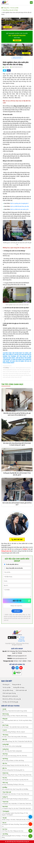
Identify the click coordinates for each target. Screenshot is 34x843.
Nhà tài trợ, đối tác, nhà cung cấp (11, 699)
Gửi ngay (17, 611)
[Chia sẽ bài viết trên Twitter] (4, 70)
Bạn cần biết (6, 681)
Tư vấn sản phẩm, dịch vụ (12, 564)
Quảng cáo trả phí (17, 57)
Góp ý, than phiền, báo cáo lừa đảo (14, 568)
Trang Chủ (6, 7)
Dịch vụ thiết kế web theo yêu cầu (19, 206)
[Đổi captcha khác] (29, 601)
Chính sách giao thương (9, 693)
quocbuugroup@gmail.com (19, 655)
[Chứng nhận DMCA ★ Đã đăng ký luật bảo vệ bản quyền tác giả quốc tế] (17, 672)
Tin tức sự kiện (14, 7)
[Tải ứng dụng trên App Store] (12, 637)
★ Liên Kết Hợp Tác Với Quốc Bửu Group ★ (17, 841)
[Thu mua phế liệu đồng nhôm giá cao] (17, 23)
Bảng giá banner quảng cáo (10, 696)
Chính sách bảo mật (21, 690)
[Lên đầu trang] (30, 836)
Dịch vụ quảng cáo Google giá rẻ (19, 203)
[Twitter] (17, 667)
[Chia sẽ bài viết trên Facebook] (9, 70)
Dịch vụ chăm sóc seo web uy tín (19, 209)
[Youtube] (21, 667)
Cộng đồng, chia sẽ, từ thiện (10, 10)
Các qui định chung (7, 690)
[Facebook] (13, 667)
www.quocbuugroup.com (19, 658)
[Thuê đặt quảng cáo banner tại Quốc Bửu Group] (17, 36)
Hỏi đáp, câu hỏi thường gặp (10, 702)
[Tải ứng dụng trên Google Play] (21, 639)
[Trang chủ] (5, 2)
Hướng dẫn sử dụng (18, 687)
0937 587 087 (18, 234)
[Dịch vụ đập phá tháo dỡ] (17, 49)
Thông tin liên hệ (16, 684)
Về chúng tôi (5, 684)
